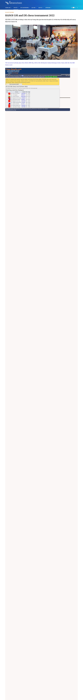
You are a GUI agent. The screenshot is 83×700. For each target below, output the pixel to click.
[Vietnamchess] (13, 3)
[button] (8, 7)
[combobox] (77, 7)
